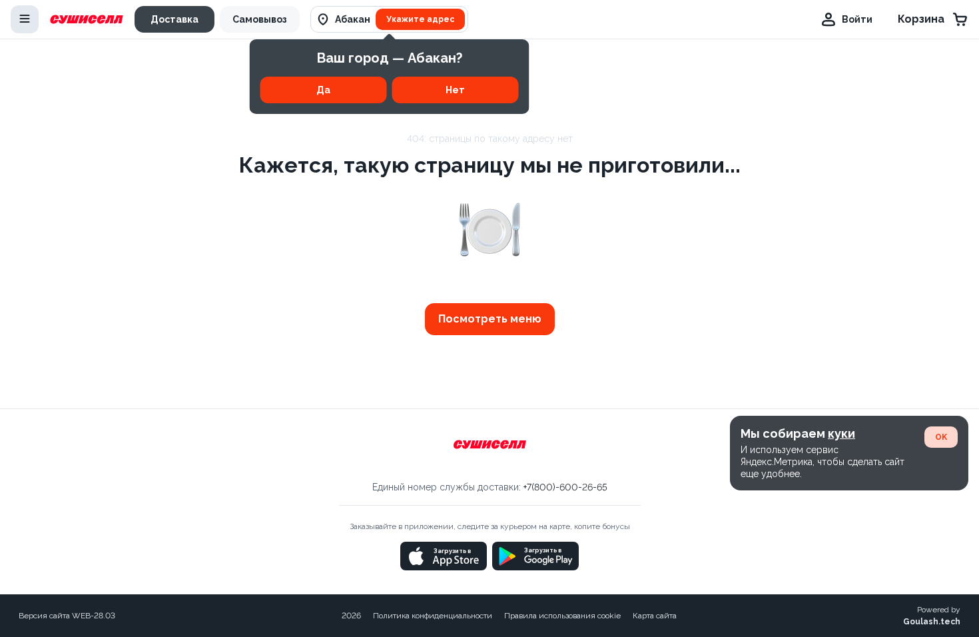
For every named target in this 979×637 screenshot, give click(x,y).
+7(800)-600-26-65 (565, 487)
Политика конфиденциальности (432, 615)
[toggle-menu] (25, 19)
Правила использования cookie (562, 615)
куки (841, 433)
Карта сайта (655, 615)
